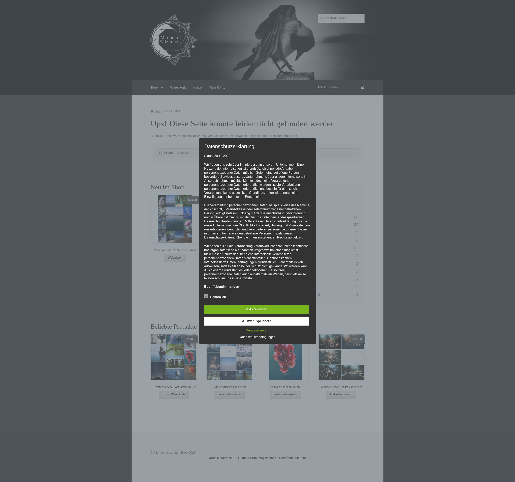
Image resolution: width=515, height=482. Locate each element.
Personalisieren (257, 330)
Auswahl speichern (256, 321)
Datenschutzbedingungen (257, 337)
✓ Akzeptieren (256, 309)
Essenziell (218, 297)
